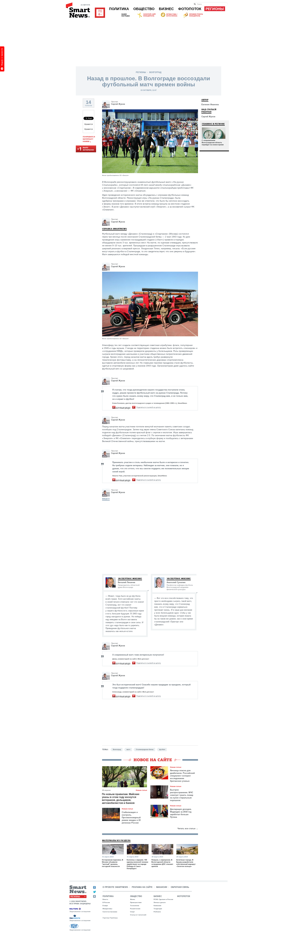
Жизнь (132, 899)
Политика (119, 9)
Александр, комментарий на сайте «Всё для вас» (133, 692)
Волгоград (155, 72)
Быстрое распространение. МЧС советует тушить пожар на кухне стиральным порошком (181, 795)
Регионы (215, 9)
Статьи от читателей (138, 915)
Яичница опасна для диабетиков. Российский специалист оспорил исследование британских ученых (182, 775)
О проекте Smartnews (115, 887)
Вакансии (161, 887)
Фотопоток (189, 9)
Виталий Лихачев (126, 582)
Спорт (132, 912)
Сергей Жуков (118, 104)
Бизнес (166, 9)
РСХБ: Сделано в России (163, 899)
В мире (105, 905)
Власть (105, 899)
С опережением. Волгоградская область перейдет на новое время (213, 142)
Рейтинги (157, 912)
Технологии (134, 905)
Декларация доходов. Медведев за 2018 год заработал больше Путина (181, 813)
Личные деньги (160, 902)
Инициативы (107, 908)
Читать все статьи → (187, 828)
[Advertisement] (148, 41)
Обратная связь (180, 887)
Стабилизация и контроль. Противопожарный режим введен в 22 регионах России (131, 817)
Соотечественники (110, 912)
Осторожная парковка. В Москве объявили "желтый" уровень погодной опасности (112, 863)
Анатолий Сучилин (176, 582)
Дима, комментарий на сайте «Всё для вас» (130, 659)
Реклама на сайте (142, 887)
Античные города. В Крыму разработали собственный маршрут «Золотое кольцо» (186, 863)
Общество (144, 9)
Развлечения (135, 908)
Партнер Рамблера (110, 918)
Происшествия (136, 902)
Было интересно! (86, 149)
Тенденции (158, 908)
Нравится (88, 124)
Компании (157, 905)
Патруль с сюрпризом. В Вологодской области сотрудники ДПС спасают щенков (162, 863)
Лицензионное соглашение (79, 911)
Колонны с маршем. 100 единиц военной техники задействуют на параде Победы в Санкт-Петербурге (137, 864)
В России (106, 902)
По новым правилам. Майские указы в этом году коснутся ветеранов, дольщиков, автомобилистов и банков (120, 798)
